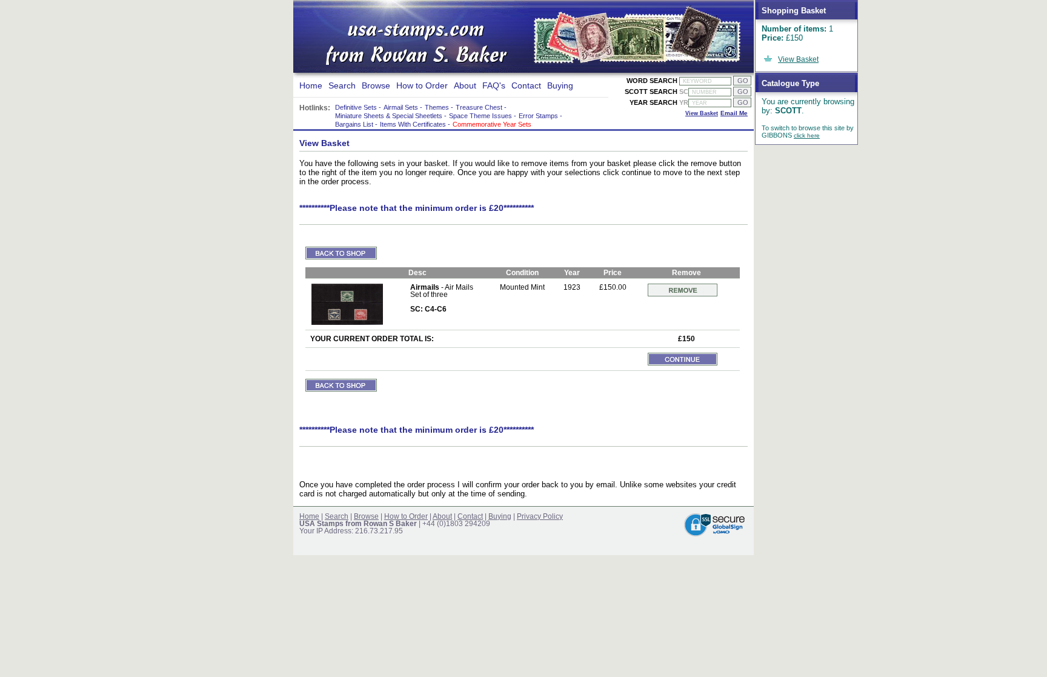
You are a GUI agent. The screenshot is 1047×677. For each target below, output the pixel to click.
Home (310, 85)
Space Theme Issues (480, 115)
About (465, 85)
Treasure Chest (479, 107)
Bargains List (354, 124)
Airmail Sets (401, 107)
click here (807, 135)
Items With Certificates (413, 124)
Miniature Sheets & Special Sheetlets (388, 115)
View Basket (798, 59)
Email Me (734, 113)
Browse (376, 85)
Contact (526, 85)
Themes (437, 107)
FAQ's (493, 85)
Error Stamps (538, 115)
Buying (560, 85)
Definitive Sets (356, 107)
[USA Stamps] (413, 45)
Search (342, 85)
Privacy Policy (540, 516)
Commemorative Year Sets (492, 124)
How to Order (422, 85)
